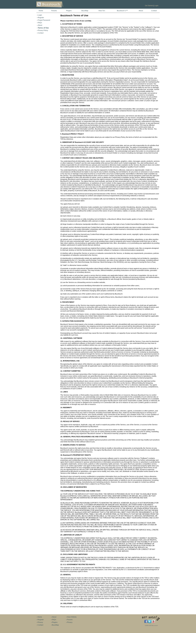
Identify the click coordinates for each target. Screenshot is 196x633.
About (141, 11)
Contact (154, 11)
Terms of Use (43, 28)
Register (41, 18)
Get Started (149, 6)
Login (156, 6)
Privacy (40, 622)
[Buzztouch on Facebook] (146, 623)
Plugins (69, 11)
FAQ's (40, 23)
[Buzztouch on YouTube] (153, 623)
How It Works (72, 617)
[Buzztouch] (56, 8)
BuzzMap (84, 11)
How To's (102, 11)
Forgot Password (44, 20)
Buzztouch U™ (122, 11)
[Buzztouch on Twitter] (149, 623)
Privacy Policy (43, 30)
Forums (54, 11)
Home (41, 11)
